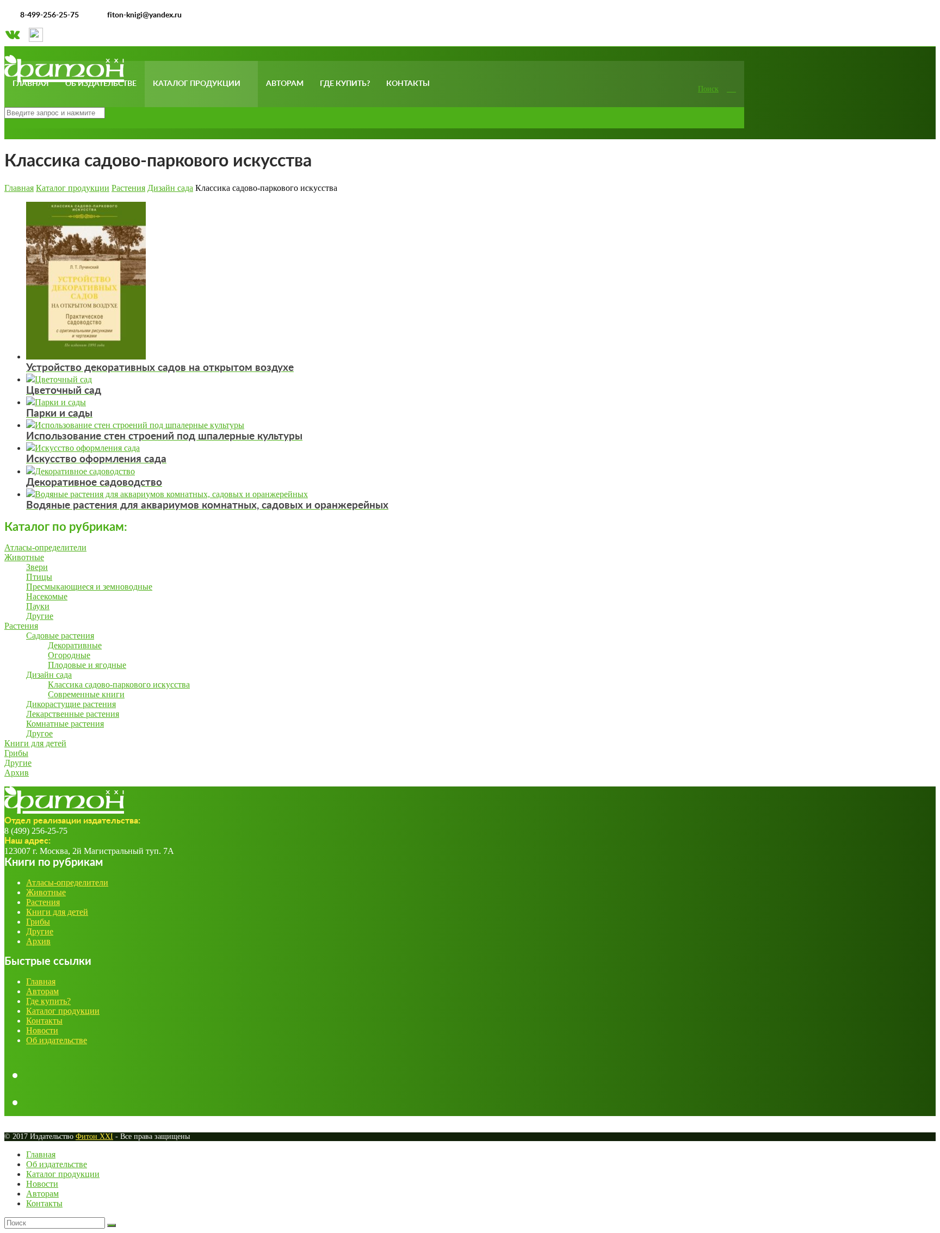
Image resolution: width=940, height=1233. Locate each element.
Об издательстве (101, 84)
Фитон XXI (94, 1136)
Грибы (38, 921)
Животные (46, 892)
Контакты (408, 84)
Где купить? (345, 84)
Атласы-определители (67, 882)
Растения (43, 902)
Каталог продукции (196, 84)
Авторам (285, 84)
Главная (31, 84)
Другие (39, 931)
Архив (38, 941)
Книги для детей (57, 911)
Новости (42, 1030)
